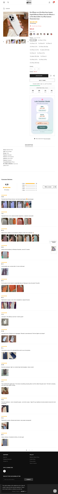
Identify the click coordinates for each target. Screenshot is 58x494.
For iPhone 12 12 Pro (34, 49)
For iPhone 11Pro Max (43, 46)
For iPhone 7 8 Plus (42, 40)
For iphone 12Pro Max (44, 49)
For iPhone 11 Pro (33, 46)
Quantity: (31, 66)
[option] (15, 24)
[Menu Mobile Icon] (4, 2)
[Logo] (29, 2)
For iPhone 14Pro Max (34, 62)
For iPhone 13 (33, 53)
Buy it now (42, 80)
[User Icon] (49, 2)
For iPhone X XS (33, 43)
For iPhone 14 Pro (33, 59)
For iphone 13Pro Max (34, 56)
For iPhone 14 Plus (43, 59)
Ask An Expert (47, 138)
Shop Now (42, 127)
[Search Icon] (8, 2)
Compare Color (24, 34)
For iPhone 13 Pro (41, 53)
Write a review (48, 186)
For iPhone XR (41, 43)
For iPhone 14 (43, 56)
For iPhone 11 (49, 43)
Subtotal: (31, 71)
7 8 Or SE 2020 (33, 40)
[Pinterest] (4, 471)
